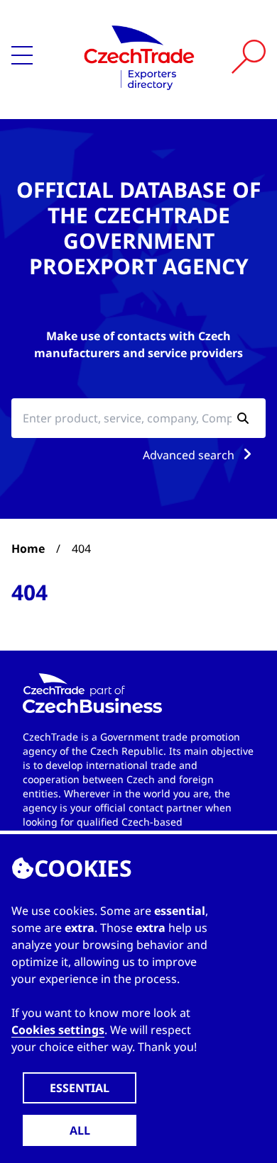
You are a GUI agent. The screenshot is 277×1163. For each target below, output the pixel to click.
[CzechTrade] (139, 56)
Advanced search (190, 455)
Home (28, 548)
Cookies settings (57, 1030)
